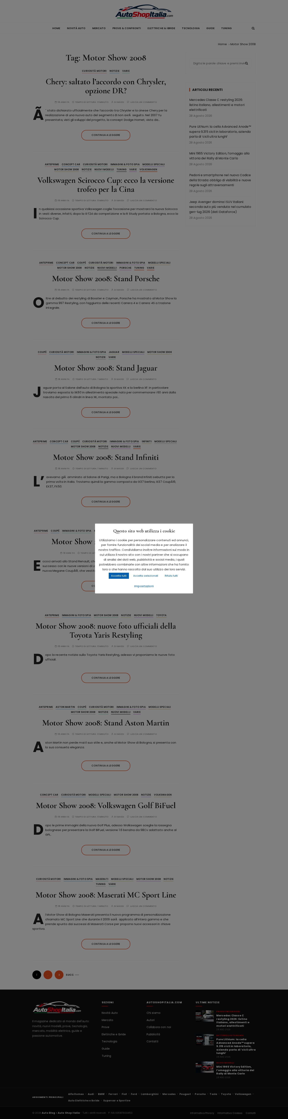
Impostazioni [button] (144, 586)
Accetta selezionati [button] (145, 576)
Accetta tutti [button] (119, 576)
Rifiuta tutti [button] (171, 576)
